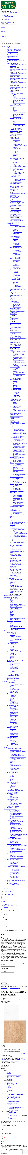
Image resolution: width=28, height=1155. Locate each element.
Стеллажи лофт (17, 503)
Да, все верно (4, 12)
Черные (15, 147)
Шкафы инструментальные (18, 467)
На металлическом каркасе (20, 145)
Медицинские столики (19, 449)
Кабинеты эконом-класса (16, 93)
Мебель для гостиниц (12, 1108)
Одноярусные (16, 458)
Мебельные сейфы (15, 367)
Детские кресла (14, 168)
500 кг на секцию (17, 496)
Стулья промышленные (19, 474)
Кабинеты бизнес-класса (16, 105)
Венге (14, 96)
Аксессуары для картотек (20, 482)
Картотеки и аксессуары (16, 477)
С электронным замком (19, 374)
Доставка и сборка (9, 16)
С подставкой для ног (19, 172)
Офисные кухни (14, 584)
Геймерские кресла (15, 176)
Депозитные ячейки (15, 414)
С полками (16, 248)
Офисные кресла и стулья (13, 1097)
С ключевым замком (18, 372)
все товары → (10, 91)
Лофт (14, 97)
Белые (14, 281)
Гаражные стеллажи (18, 505)
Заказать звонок (5, 22)
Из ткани (15, 152)
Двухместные (16, 304)
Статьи (9, 1072)
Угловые (15, 230)
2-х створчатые (17, 486)
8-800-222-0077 (13, 22)
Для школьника (17, 173)
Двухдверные (16, 488)
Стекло (15, 110)
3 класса (15, 383)
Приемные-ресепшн (12, 1103)
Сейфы (9, 1104)
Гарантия (9, 1086)
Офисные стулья (14, 138)
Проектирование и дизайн (14, 1075)
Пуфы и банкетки (14, 309)
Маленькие (16, 390)
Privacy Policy (4, 988)
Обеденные (16, 267)
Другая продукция (15, 510)
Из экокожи (16, 161)
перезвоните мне (11, 1118)
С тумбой (15, 239)
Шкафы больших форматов (17, 480)
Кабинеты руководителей (13, 1096)
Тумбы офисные (14, 509)
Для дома (15, 368)
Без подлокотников (18, 169)
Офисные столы (14, 225)
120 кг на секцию (17, 495)
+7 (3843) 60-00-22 (12, 1115)
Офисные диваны (14, 301)
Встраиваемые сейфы (15, 406)
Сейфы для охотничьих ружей (18, 757)
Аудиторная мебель (18, 532)
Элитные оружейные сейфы (17, 755)
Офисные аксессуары (12, 1110)
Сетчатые (15, 141)
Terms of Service (14, 988)
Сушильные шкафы (18, 470)
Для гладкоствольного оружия (18, 751)
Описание (6, 904)
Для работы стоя (17, 232)
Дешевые (15, 285)
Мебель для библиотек (19, 535)
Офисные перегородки (16, 579)
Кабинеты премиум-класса (17, 118)
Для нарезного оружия (19, 357)
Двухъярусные (17, 460)
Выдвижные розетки (15, 581)
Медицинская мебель (15, 437)
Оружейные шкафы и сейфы (17, 351)
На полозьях (16, 140)
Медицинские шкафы (19, 442)
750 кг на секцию (17, 498)
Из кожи (15, 162)
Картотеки (16, 478)
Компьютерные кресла (16, 182)
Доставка (3, 1056)
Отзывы (6, 907)
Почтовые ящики (17, 512)
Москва (3, 9)
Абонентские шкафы (18, 436)
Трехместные (16, 305)
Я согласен (4, 1153)
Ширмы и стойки (17, 450)
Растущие (15, 171)
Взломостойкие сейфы (16, 379)
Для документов (17, 375)
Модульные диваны (15, 308)
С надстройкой (17, 251)
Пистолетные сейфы (18, 353)
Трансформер (16, 233)
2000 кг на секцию (18, 499)
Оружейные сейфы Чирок (20, 365)
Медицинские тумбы (18, 447)
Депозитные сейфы (15, 400)
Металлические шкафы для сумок (16, 880)
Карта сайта (10, 1079)
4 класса (15, 385)
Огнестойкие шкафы (18, 432)
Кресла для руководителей (17, 158)
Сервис (6, 18)
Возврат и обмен (11, 1084)
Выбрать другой (12, 12)
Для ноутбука (16, 255)
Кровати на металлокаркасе (17, 457)
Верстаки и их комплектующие (17, 465)
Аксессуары (16, 475)
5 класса (15, 386)
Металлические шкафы (16, 428)
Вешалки (12, 582)
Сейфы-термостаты (18, 440)
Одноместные (16, 302)
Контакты (6, 19)
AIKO (14, 369)
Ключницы (16, 513)
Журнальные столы (15, 258)
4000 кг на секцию (18, 502)
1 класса (15, 381)
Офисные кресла (14, 149)
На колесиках (16, 260)
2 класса (15, 382)
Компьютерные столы (16, 247)
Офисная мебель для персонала (15, 1094)
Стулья (15, 531)
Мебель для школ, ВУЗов (16, 528)
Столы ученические (18, 529)
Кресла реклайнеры (15, 183)
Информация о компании (13, 1076)
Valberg (15, 371)
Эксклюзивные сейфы (16, 413)
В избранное (4, 998)
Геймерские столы (15, 279)
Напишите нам (5, 1059)
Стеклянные (16, 264)
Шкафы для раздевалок (16, 484)
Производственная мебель (17, 463)
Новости (9, 1073)
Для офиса (16, 243)
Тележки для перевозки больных (18, 834)
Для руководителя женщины (18, 100)
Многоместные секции (16, 185)
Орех (14, 94)
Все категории (17, 104)
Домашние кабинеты (12, 1099)
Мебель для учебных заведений (15, 1107)
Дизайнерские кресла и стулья (18, 166)
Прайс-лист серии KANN (10, 905)
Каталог (6, 1093)
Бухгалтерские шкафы (19, 430)
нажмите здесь (21, 1150)
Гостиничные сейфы (15, 399)
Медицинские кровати (19, 446)
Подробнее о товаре (6, 1053)
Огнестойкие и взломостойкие (18, 397)
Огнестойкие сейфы (15, 389)
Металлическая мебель (13, 1106)
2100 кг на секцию (18, 500)
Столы (8, 1100)
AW (14, 409)
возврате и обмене (14, 1061)
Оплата (6, 15)
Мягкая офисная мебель (13, 1101)
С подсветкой (16, 284)
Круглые (15, 262)
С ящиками (16, 227)
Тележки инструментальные (18, 472)
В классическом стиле (19, 98)
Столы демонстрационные (20, 533)
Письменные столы (15, 236)
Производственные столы (17, 288)
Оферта (9, 1092)
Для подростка (17, 244)
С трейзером (16, 376)
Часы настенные (14, 585)
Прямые (15, 229)
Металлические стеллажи (16, 493)
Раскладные (16, 261)
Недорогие (16, 392)
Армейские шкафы (18, 358)
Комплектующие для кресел (17, 186)
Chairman (15, 151)
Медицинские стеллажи (19, 439)
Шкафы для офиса (18, 429)
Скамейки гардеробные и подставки (16, 866)
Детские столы (14, 269)
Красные (15, 282)
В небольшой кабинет (19, 103)
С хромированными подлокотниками (18, 143)
